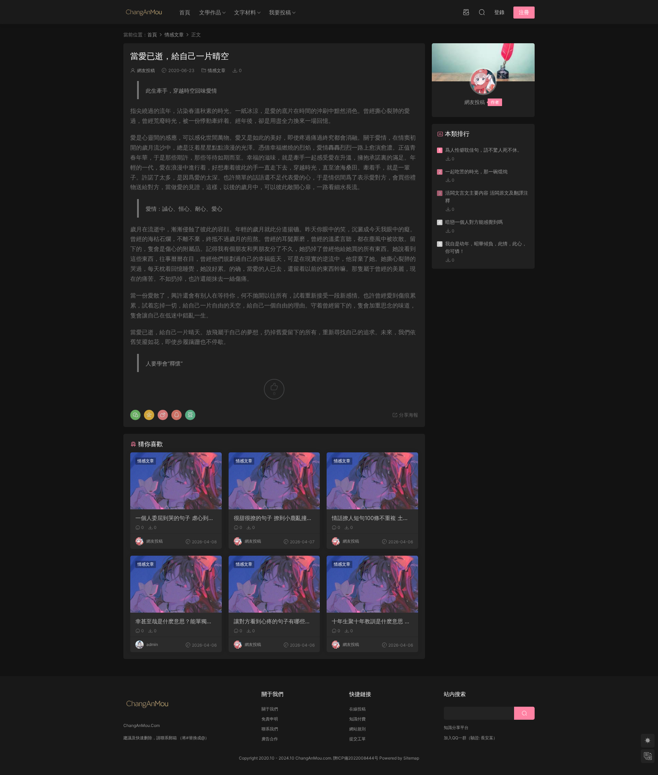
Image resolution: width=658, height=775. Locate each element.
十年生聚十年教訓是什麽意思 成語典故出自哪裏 (371, 621)
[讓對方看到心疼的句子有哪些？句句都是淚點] (274, 584)
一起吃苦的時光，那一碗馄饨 (476, 171)
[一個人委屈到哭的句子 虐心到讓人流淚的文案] (176, 480)
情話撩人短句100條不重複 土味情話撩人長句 (370, 517)
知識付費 (357, 718)
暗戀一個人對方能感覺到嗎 (474, 222)
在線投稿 (357, 709)
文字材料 (245, 12)
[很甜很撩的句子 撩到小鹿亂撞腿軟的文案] (274, 480)
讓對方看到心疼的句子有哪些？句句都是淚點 (272, 621)
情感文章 (217, 70)
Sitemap (411, 758)
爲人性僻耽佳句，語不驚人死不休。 (483, 150)
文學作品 (210, 12)
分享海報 (408, 415)
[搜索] (481, 12)
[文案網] (143, 12)
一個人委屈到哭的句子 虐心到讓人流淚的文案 (174, 517)
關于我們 (269, 709)
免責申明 (269, 718)
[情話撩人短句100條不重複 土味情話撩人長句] (372, 480)
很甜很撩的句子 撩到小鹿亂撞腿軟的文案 (273, 517)
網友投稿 (146, 70)
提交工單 (357, 738)
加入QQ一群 (455, 737)
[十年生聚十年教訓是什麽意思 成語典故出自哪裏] (372, 584)
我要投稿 (280, 12)
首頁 (184, 12)
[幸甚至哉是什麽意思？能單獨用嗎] (176, 584)
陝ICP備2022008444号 (355, 758)
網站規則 (357, 728)
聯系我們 (269, 728)
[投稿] (466, 12)
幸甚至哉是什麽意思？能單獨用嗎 (173, 621)
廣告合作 (269, 738)
